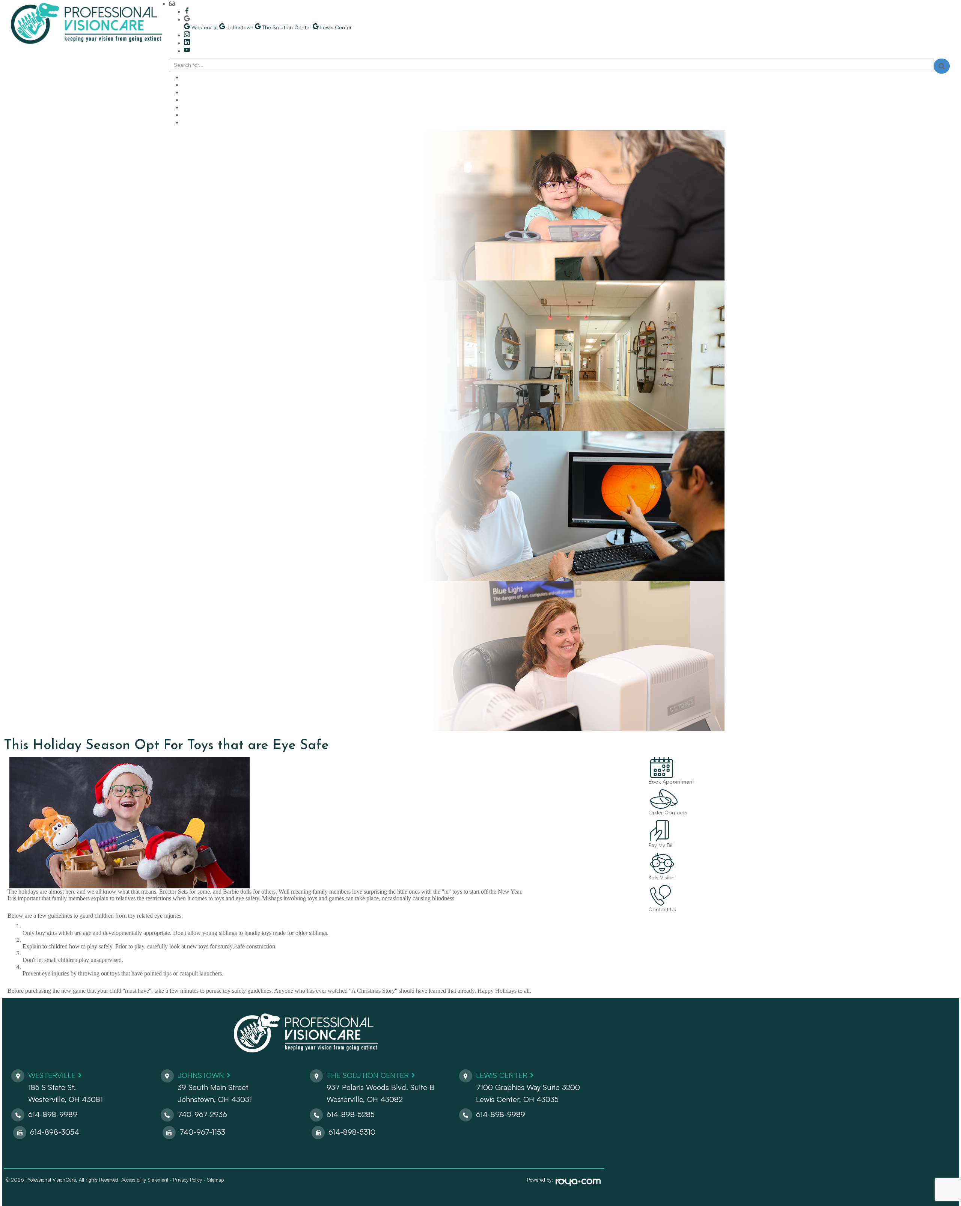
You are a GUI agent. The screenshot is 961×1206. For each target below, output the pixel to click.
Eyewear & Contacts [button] (207, 107)
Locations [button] (194, 84)
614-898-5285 (351, 1114)
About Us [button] (193, 77)
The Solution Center (368, 1075)
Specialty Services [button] (204, 92)
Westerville (51, 1075)
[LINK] (653, 760)
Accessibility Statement (144, 1180)
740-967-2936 (202, 1114)
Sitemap (215, 1180)
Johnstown (201, 1075)
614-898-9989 (52, 1114)
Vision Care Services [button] (207, 99)
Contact (192, 122)
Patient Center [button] (199, 115)
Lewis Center (501, 1075)
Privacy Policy (187, 1180)
